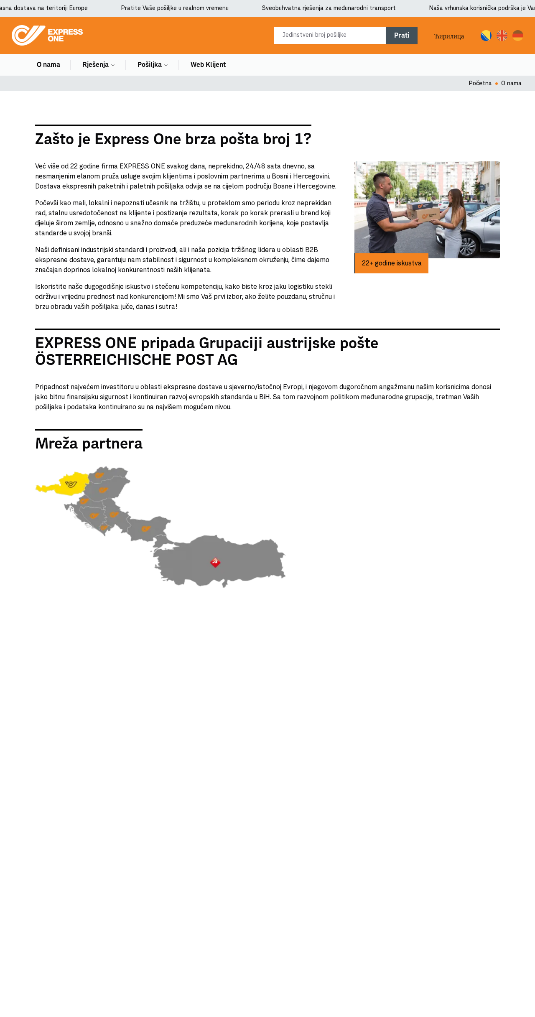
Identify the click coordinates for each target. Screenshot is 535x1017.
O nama (48, 64)
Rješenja (95, 64)
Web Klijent (208, 64)
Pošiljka (150, 64)
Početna (480, 84)
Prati (401, 35)
